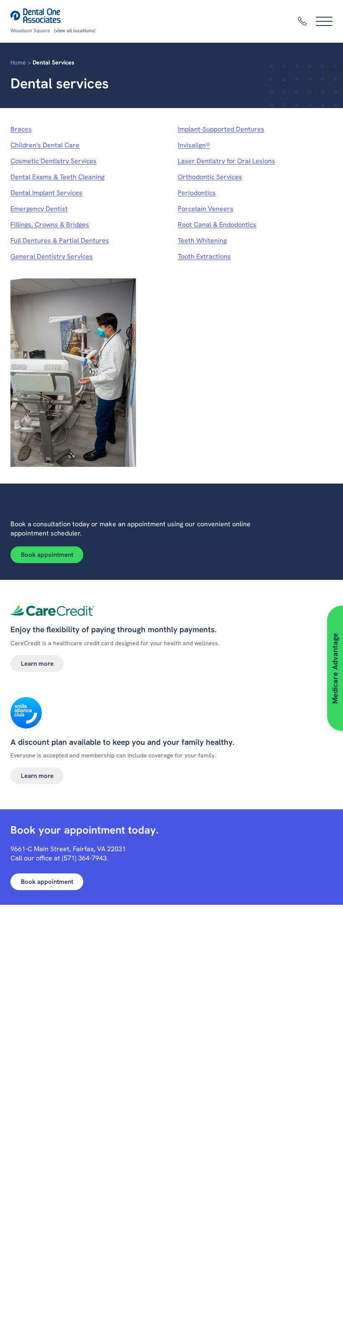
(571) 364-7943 (84, 858)
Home (18, 62)
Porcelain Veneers (205, 208)
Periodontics (197, 192)
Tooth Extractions (204, 256)
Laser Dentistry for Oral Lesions (226, 161)
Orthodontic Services (210, 176)
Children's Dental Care (44, 145)
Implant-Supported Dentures (221, 129)
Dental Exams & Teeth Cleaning (57, 176)
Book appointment (47, 555)
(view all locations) (74, 30)
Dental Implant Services (46, 192)
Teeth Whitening (202, 240)
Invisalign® (194, 145)
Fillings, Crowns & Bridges (49, 224)
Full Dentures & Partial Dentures (59, 240)
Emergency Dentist (39, 208)
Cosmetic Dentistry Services (53, 161)
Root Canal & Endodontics (217, 224)
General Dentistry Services (51, 256)
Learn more (37, 663)
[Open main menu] (324, 21)
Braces (21, 129)
